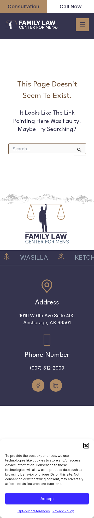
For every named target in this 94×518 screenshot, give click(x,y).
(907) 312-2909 (47, 368)
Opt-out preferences (33, 511)
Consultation (23, 6)
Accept (47, 498)
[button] (86, 445)
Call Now (71, 6)
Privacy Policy (63, 511)
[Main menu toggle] (82, 24)
